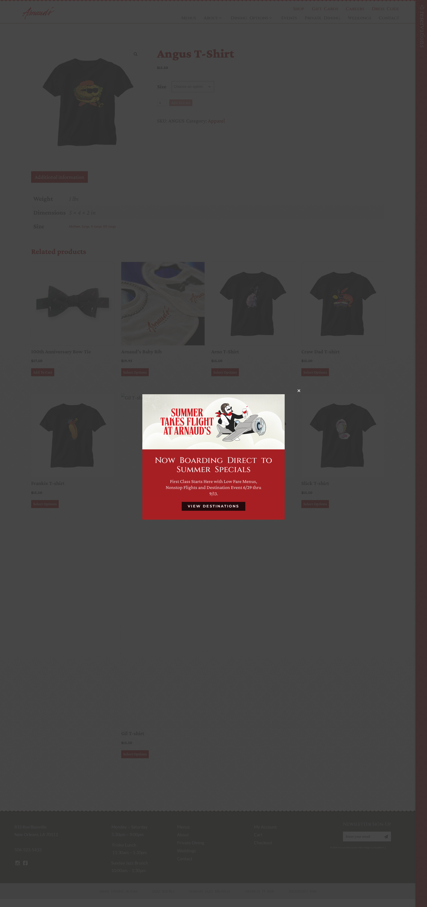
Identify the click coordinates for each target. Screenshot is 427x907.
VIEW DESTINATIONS (213, 506)
